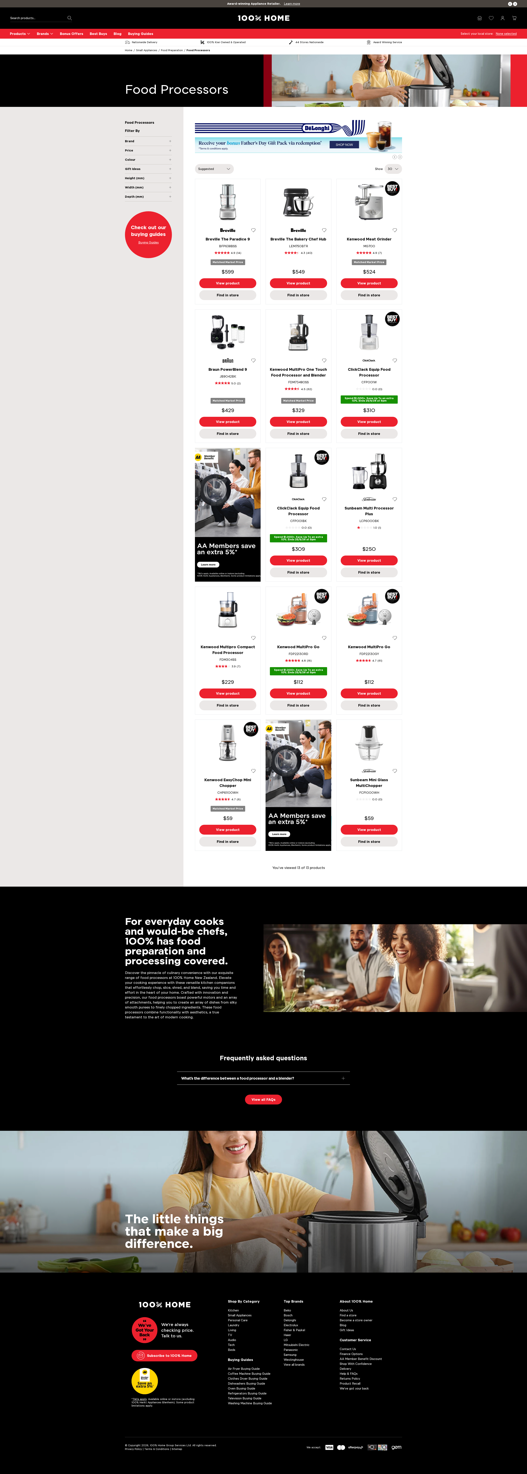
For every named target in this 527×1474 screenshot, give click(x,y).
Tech (231, 1344)
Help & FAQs (349, 1373)
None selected (506, 33)
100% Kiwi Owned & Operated (226, 42)
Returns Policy (350, 1378)
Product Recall (350, 1383)
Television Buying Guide (244, 1398)
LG (286, 1339)
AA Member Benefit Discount (361, 1358)
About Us (346, 1310)
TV (230, 1335)
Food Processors (198, 50)
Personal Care (238, 1320)
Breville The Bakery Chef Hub (298, 239)
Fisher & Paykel (294, 1330)
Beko (287, 1310)
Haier (287, 1335)
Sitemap (177, 1449)
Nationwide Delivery (144, 42)
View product (228, 283)
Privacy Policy (133, 1449)
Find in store (228, 295)
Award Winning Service (387, 42)
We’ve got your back (354, 1388)
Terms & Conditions (156, 1449)
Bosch (288, 1315)
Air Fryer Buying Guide (244, 1368)
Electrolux (291, 1325)
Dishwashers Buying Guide (246, 1383)
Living (232, 1330)
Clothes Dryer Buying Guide (247, 1378)
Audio (232, 1339)
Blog (117, 34)
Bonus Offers (71, 34)
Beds (231, 1349)
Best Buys (98, 34)
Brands (43, 34)
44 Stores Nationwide (309, 42)
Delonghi (290, 1320)
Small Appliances (146, 50)
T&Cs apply (140, 1399)
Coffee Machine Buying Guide (249, 1373)
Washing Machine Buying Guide (250, 1403)
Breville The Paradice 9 (228, 239)
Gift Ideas (347, 1330)
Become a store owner (356, 1320)
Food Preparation (172, 50)
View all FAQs (263, 1099)
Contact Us (348, 1348)
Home (128, 50)
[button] (510, 4)
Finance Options (351, 1353)
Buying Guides (140, 34)
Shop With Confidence (356, 1363)
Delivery (345, 1368)
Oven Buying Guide (241, 1388)
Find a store (348, 1315)
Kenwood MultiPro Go (298, 647)
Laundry (233, 1325)
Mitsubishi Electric (296, 1344)
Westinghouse (294, 1359)
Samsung (290, 1354)
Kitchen (233, 1310)
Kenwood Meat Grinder (369, 239)
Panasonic (291, 1349)
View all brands (294, 1364)
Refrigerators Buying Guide (247, 1393)
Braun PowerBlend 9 (228, 369)
